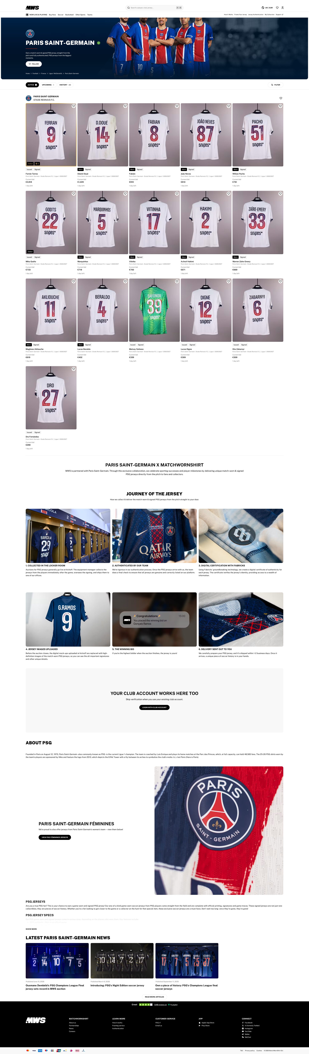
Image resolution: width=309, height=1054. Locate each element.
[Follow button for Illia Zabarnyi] (280, 281)
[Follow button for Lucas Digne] (229, 281)
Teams (89, 15)
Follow (35, 64)
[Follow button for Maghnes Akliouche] (74, 281)
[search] (154, 7)
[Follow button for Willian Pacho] (280, 106)
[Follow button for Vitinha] (177, 194)
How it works (117, 1023)
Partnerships (74, 1026)
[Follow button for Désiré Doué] (125, 106)
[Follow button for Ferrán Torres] (74, 106)
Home (28, 73)
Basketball (69, 15)
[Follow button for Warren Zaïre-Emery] (280, 194)
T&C (241, 1050)
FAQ (157, 1023)
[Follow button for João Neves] (229, 106)
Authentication (118, 1028)
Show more (31, 929)
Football (35, 73)
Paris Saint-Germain (72, 73)
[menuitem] (267, 7)
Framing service (118, 1026)
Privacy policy (250, 1050)
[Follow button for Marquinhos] (125, 194)
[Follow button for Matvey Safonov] (177, 281)
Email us (158, 1026)
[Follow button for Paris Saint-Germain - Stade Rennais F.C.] (280, 98)
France (43, 73)
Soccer (60, 15)
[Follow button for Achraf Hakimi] (229, 194)
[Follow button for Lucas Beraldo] (125, 281)
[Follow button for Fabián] (177, 106)
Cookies (259, 1050)
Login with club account (154, 707)
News (71, 1028)
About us (72, 1023)
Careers (72, 1031)
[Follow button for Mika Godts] (74, 194)
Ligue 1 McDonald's (55, 73)
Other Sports (80, 15)
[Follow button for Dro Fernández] (74, 369)
